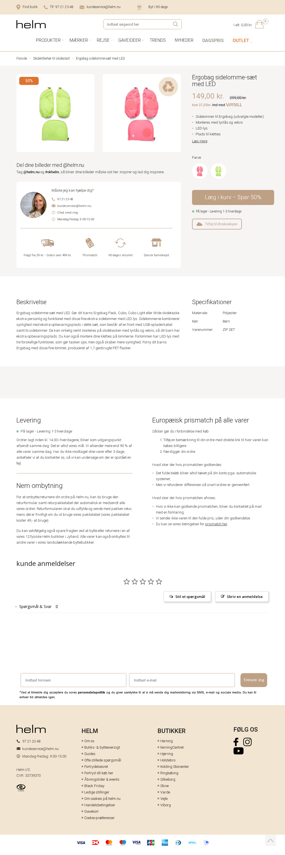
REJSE (103, 40)
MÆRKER (79, 40)
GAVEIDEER (129, 40)
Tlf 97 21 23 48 (61, 7)
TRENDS (158, 40)
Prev (20, 114)
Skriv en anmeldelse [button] (245, 596)
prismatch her (216, 524)
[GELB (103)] (218, 171)
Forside (21, 58)
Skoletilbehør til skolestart (51, 58)
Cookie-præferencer (99, 818)
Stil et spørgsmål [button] (190, 596)
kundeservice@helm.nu (104, 7)
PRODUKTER (48, 40)
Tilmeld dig (253, 680)
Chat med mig (67, 212)
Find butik (30, 7)
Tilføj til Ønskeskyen (221, 224)
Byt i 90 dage (158, 7)
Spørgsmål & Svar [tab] (35, 606)
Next (177, 114)
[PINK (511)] (200, 171)
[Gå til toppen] (270, 840)
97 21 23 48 (65, 199)
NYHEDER (184, 40)
